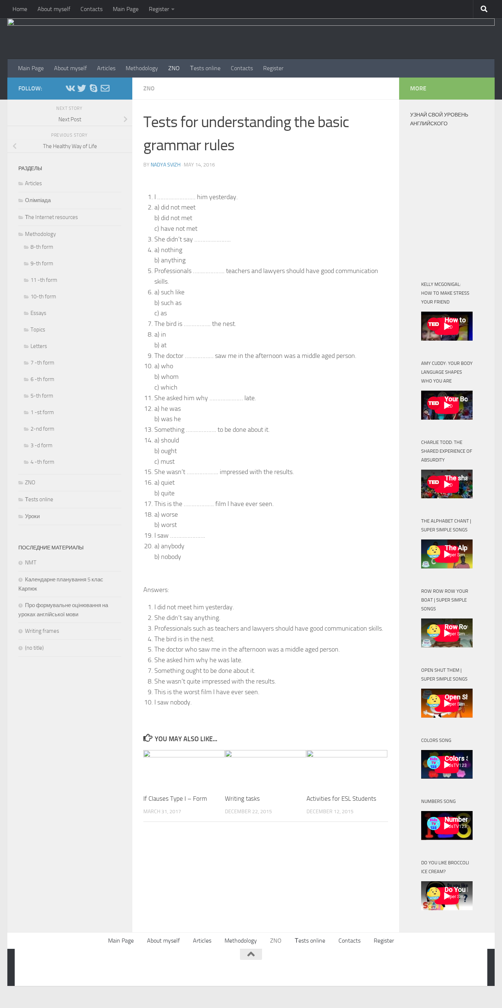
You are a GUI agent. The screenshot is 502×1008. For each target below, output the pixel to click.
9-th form (42, 263)
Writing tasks (242, 798)
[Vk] (69, 88)
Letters (39, 346)
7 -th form (42, 362)
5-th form (42, 395)
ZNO (174, 68)
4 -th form (42, 462)
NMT (30, 562)
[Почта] (105, 88)
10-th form (43, 296)
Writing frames (42, 631)
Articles (106, 68)
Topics (38, 329)
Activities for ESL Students (341, 798)
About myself (53, 9)
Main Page (126, 9)
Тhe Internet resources (51, 217)
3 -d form (42, 445)
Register (159, 9)
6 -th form (42, 379)
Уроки (32, 516)
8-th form (42, 247)
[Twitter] (81, 88)
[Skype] (93, 88)
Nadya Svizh (165, 165)
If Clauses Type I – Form (175, 798)
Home (19, 9)
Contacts (91, 9)
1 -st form (42, 412)
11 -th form (44, 280)
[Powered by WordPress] (53, 966)
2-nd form (42, 429)
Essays (38, 313)
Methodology (142, 68)
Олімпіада (38, 200)
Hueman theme (115, 966)
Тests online (205, 68)
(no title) (34, 648)
